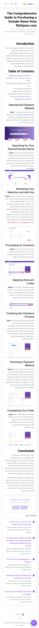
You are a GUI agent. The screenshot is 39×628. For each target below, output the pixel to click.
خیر (14, 507)
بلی (23, 507)
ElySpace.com (29, 115)
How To (13, 29)
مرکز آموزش (29, 29)
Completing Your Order (22, 99)
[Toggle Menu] (35, 3)
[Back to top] (19, 618)
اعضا (35, 29)
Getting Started (20, 29)
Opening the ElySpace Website (19, 76)
